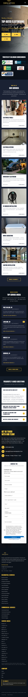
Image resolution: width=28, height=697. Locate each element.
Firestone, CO (4, 645)
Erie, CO (3, 641)
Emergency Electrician (6, 581)
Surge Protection (5, 591)
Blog (2, 677)
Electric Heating (4, 599)
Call (7, 34)
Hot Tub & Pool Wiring (5, 593)
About (3, 671)
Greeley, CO (4, 651)
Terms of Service (10, 694)
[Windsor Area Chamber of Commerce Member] (7, 74)
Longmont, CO (4, 625)
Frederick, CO (4, 649)
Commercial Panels (5, 610)
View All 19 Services (13, 279)
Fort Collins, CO (4, 635)
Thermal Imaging (5, 617)
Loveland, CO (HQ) (5, 637)
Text (7, 39)
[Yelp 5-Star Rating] (20, 68)
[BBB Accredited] (20, 62)
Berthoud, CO (4, 629)
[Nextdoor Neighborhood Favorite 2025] (7, 68)
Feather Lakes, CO (5, 633)
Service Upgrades (5, 589)
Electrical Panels (5, 577)
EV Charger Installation (6, 583)
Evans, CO (3, 643)
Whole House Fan (5, 603)
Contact (3, 673)
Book (17, 34)
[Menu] (25, 2)
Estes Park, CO (4, 631)
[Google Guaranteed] (7, 62)
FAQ (2, 675)
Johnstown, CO (4, 653)
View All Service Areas (13, 369)
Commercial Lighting (5, 614)
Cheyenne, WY (4, 661)
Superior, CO (4, 627)
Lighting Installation (5, 587)
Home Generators (5, 585)
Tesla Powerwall (5, 601)
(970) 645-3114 (5, 564)
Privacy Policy (4, 694)
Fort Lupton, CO (4, 647)
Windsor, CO (4, 659)
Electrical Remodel (5, 595)
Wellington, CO (4, 639)
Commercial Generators (6, 612)
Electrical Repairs (5, 579)
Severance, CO (4, 657)
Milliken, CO (4, 655)
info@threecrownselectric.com (7, 566)
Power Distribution (5, 615)
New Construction (5, 597)
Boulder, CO (4, 623)
